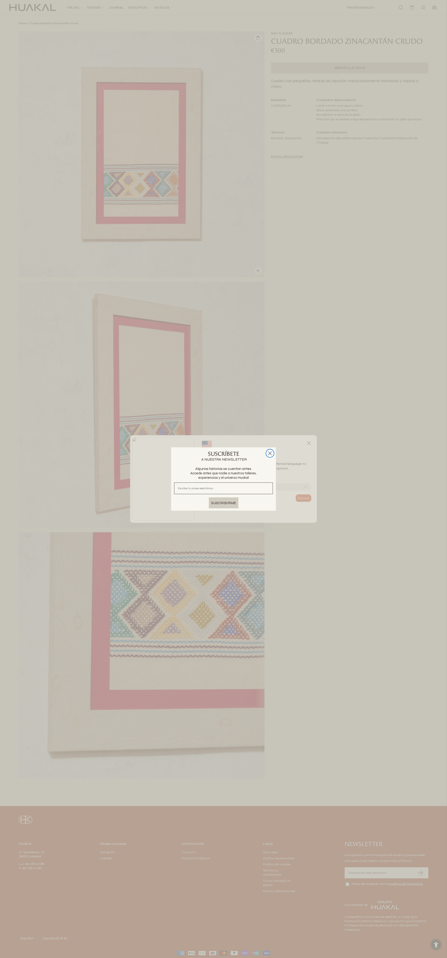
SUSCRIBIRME (223, 503)
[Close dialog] (270, 453)
